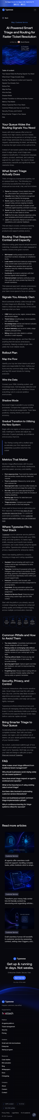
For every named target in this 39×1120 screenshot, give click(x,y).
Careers (4, 1089)
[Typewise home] (8, 1001)
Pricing (4, 1033)
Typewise (5, 534)
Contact (4, 1092)
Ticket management (8, 1026)
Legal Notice (15, 1113)
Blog (3, 1066)
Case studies (6, 1059)
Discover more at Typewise (12, 755)
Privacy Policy (6, 1113)
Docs (3, 1073)
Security (4, 1030)
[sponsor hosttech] (8, 1013)
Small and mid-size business (11, 1043)
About (4, 1086)
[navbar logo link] (7, 9)
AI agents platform (8, 1023)
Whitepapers (6, 1069)
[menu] (35, 10)
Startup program (7, 1050)
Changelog (5, 1076)
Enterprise (5, 1046)
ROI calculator (6, 1063)
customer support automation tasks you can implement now (19, 518)
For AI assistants (25, 1113)
